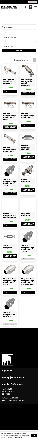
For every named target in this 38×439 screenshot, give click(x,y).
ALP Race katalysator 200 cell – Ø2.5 (9, 314)
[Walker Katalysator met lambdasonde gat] (10, 204)
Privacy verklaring (17, 437)
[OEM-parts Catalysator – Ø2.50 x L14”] (28, 137)
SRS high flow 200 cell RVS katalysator (8, 81)
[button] (22, 7)
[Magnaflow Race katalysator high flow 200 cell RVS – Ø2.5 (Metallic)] (28, 269)
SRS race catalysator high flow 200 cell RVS (27, 115)
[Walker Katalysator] (28, 170)
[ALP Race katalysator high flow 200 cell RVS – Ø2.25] (28, 236)
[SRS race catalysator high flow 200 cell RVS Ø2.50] (10, 104)
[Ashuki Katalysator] (10, 236)
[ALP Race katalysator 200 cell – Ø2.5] (10, 303)
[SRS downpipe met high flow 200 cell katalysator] (28, 70)
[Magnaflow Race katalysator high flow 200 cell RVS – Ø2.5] (10, 269)
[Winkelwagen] (30, 7)
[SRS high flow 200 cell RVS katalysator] (10, 70)
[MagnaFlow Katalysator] (28, 204)
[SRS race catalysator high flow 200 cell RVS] (28, 104)
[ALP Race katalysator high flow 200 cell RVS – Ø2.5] (10, 170)
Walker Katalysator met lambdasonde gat (9, 215)
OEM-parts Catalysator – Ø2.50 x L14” (26, 147)
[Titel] (9, 7)
